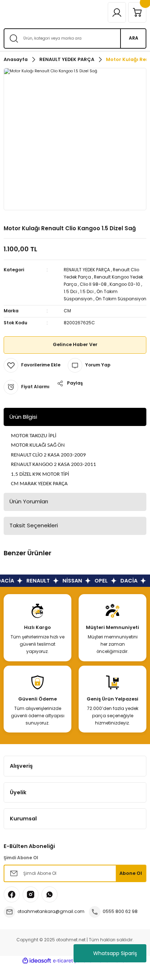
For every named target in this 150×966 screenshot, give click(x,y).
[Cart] (137, 12)
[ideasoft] (36, 961)
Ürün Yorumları (28, 501)
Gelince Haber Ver (75, 344)
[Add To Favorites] (32, 365)
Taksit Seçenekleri (33, 525)
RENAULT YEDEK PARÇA (87, 270)
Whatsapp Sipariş (115, 953)
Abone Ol (130, 873)
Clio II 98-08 (93, 284)
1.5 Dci (70, 292)
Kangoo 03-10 (125, 284)
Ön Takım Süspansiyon (120, 299)
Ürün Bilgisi (23, 417)
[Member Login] (117, 12)
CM (67, 311)
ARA (133, 38)
